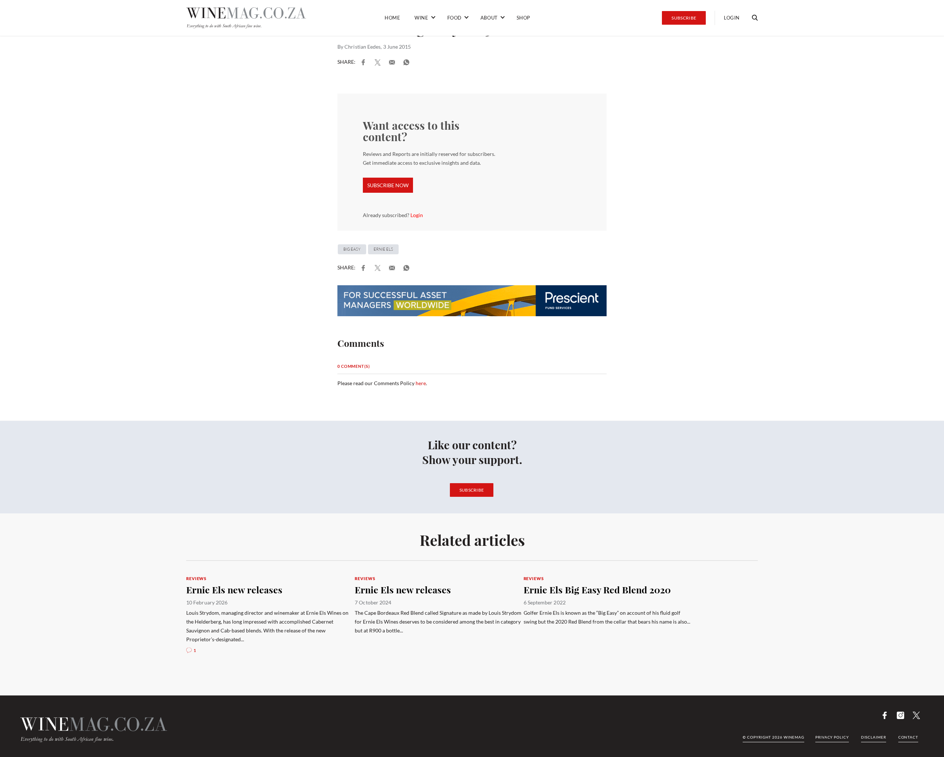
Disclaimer (873, 737)
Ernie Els (383, 249)
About (489, 18)
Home (392, 18)
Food (454, 18)
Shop (523, 18)
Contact (908, 737)
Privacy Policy (832, 737)
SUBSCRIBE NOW (388, 185)
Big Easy (352, 249)
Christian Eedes (362, 46)
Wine (421, 18)
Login (416, 215)
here (421, 383)
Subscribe (683, 18)
